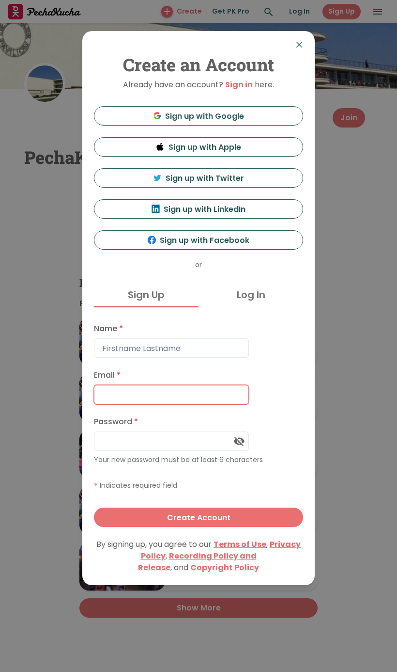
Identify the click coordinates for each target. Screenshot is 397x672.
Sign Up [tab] (146, 295)
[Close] (299, 44)
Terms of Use (240, 544)
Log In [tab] (251, 295)
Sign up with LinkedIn (204, 209)
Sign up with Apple (204, 147)
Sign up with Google (204, 116)
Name (108, 328)
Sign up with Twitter (205, 178)
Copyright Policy (224, 567)
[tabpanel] (198, 423)
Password (116, 421)
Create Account (198, 517)
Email (107, 375)
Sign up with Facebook (204, 240)
